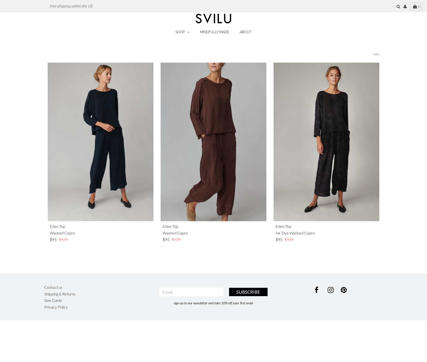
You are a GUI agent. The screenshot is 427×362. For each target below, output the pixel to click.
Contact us (53, 287)
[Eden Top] (100, 142)
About (246, 32)
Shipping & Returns (60, 293)
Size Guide (53, 300)
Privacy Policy (56, 307)
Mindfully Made (214, 32)
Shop (180, 32)
